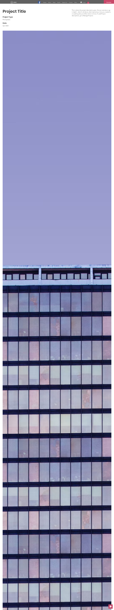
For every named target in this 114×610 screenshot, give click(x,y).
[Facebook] (39, 2)
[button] (88, 2)
